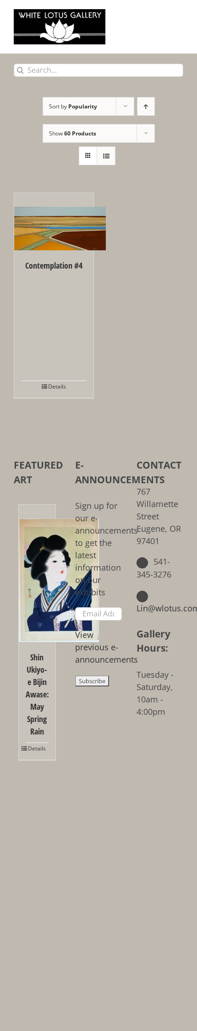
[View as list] (106, 156)
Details (57, 386)
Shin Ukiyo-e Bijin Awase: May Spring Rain (37, 694)
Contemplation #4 (53, 265)
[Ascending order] (146, 106)
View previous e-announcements (106, 647)
